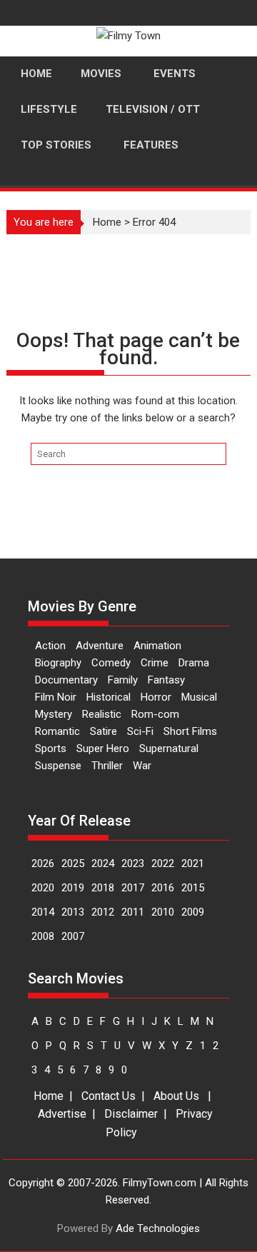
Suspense (58, 765)
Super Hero (102, 748)
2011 (132, 912)
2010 (162, 912)
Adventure (100, 645)
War (142, 765)
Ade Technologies (158, 1228)
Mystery (53, 714)
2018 (102, 887)
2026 (42, 863)
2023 (132, 863)
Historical (108, 697)
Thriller (107, 765)
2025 (72, 863)
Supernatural (168, 748)
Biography (58, 662)
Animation (157, 645)
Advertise (62, 1114)
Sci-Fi (140, 731)
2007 (72, 936)
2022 (162, 863)
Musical (199, 697)
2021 (192, 863)
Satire (103, 731)
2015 (192, 887)
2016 (162, 887)
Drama (193, 662)
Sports (50, 748)
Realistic (101, 714)
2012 (102, 912)
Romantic (57, 731)
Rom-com (155, 714)
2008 (42, 936)
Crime (154, 662)
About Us (176, 1096)
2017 (132, 887)
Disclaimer (131, 1114)
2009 (192, 912)
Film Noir (55, 697)
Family (123, 679)
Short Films (190, 731)
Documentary (66, 679)
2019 (72, 887)
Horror (156, 697)
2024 (102, 863)
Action (50, 645)
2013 (72, 912)
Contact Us (108, 1096)
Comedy (111, 662)
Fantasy (166, 679)
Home (107, 222)
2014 (42, 912)
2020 (42, 887)
